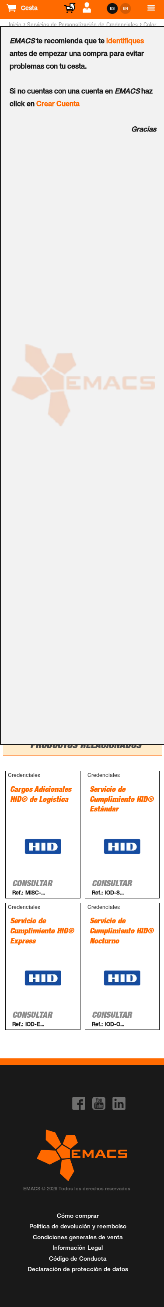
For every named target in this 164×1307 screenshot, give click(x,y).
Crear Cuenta (58, 104)
